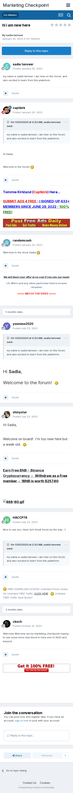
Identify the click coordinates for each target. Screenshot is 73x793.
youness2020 (23, 324)
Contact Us (29, 782)
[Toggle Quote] (8, 122)
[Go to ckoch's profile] (6, 624)
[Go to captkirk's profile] (6, 110)
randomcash (22, 240)
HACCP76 (20, 517)
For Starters (33, 38)
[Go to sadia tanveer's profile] (6, 66)
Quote (15, 93)
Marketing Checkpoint (26, 5)
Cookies (45, 782)
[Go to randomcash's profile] (6, 243)
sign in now (21, 720)
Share (18, 755)
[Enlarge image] (32, 166)
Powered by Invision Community (36, 787)
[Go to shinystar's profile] (6, 414)
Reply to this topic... (22, 735)
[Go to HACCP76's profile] (6, 520)
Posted (27, 68)
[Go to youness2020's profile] (6, 326)
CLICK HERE (41, 593)
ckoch (17, 621)
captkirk (19, 108)
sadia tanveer (14, 35)
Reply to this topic (36, 50)
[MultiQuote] (5, 93)
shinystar (20, 412)
